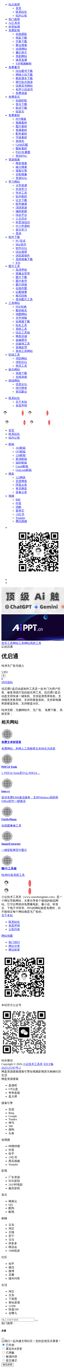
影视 (41, 1071)
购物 (52, 1071)
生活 (4, 1075)
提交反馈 (7, 1364)
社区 (58, 1071)
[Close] (2, 1338)
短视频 (34, 1071)
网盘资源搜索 (9, 1071)
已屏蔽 (9, 1352)
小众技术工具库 (33, 1064)
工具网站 (12, 643)
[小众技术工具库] (25, 414)
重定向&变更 (13, 1348)
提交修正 (11, 1360)
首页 (4, 643)
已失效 (9, 1344)
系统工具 (35, 643)
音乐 (47, 1071)
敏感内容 (11, 1356)
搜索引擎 (24, 1071)
